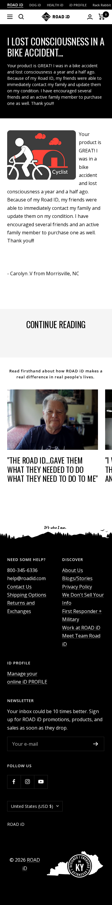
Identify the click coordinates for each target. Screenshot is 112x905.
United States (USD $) (32, 806)
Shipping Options (26, 594)
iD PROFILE (78, 5)
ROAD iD (15, 4)
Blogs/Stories (77, 578)
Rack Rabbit (102, 5)
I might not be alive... (34, 343)
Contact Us (19, 586)
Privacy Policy (77, 586)
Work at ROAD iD (81, 627)
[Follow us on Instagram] (27, 781)
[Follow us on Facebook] (14, 781)
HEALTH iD (55, 5)
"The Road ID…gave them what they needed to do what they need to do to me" (52, 469)
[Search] (21, 16)
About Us (72, 570)
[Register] (95, 744)
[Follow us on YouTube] (40, 781)
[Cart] (102, 17)
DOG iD (35, 5)
